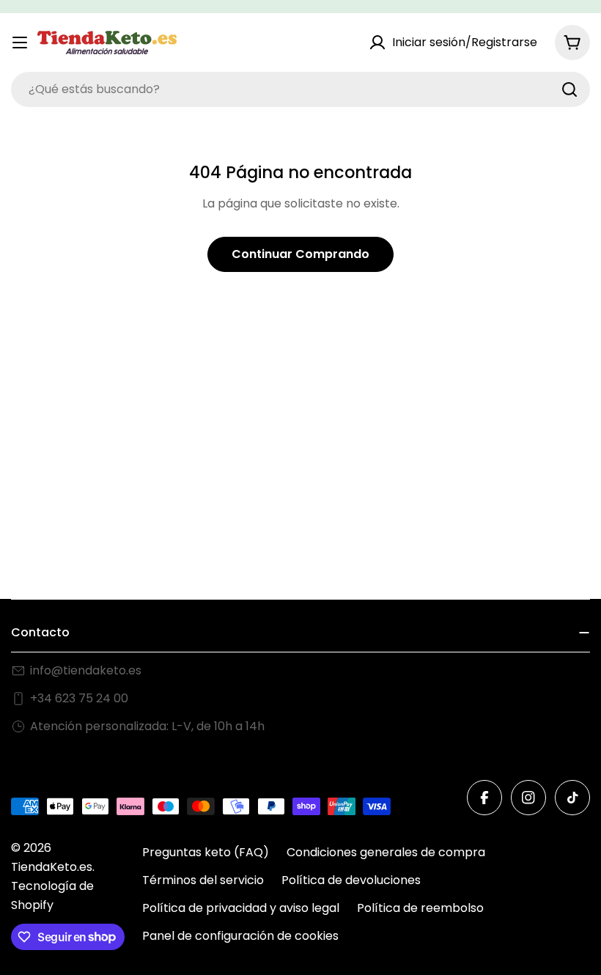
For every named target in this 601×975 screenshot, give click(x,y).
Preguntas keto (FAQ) (205, 852)
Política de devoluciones (351, 880)
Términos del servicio (203, 880)
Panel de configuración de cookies (240, 935)
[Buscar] (569, 89)
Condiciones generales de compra (386, 852)
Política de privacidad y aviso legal (240, 907)
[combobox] (300, 89)
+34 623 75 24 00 (79, 698)
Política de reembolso (420, 907)
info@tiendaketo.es (85, 670)
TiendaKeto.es (51, 866)
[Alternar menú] (20, 42)
